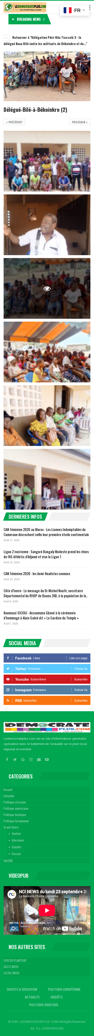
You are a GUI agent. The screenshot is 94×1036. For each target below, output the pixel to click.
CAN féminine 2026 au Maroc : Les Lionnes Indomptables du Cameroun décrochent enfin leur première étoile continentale (46, 532)
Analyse (16, 833)
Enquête (16, 846)
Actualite (9, 795)
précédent (15, 122)
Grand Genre (11, 827)
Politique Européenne (16, 820)
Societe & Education (22, 989)
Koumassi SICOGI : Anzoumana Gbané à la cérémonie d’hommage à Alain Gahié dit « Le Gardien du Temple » (41, 615)
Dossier (16, 853)
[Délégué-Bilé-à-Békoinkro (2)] (47, 161)
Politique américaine (16, 808)
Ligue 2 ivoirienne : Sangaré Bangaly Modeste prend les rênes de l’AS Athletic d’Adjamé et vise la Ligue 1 (46, 554)
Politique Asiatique (15, 814)
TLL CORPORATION (49, 1028)
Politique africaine (15, 802)
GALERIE (8, 860)
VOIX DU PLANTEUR (15, 960)
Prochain (79, 122)
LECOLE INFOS (12, 972)
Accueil (8, 789)
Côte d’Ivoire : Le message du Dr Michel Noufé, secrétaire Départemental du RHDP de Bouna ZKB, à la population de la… (46, 593)
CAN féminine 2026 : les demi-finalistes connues (37, 573)
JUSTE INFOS (11, 966)
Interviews (18, 840)
